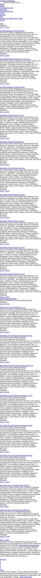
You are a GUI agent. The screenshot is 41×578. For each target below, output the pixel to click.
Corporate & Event (6, 8)
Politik (2, 6)
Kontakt (3, 15)
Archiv (2, 20)
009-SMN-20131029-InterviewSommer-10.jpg (16, 336)
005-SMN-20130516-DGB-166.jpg (12, 195)
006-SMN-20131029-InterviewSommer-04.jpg (16, 455)
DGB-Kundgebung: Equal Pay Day (12, 31)
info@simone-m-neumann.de (29, 545)
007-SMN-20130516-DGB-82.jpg (12, 142)
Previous (3, 559)
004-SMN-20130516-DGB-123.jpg (12, 221)
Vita (1, 17)
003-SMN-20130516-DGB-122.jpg (12, 247)
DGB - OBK (4, 540)
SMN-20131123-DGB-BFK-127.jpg (12, 307)
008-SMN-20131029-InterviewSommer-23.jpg (16, 395)
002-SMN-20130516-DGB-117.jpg (12, 274)
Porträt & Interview (6, 11)
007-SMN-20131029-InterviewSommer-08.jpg (16, 425)
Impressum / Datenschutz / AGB (11, 18)
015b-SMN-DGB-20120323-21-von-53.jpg (15, 59)
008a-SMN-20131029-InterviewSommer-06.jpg (16, 366)
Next (1, 570)
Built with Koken (26, 577)
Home (2, 4)
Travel (2, 13)
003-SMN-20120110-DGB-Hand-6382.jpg (15, 485)
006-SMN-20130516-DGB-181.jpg (12, 168)
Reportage (3, 10)
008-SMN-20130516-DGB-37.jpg (12, 115)
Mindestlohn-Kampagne (8, 299)
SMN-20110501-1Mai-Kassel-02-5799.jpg (15, 510)
